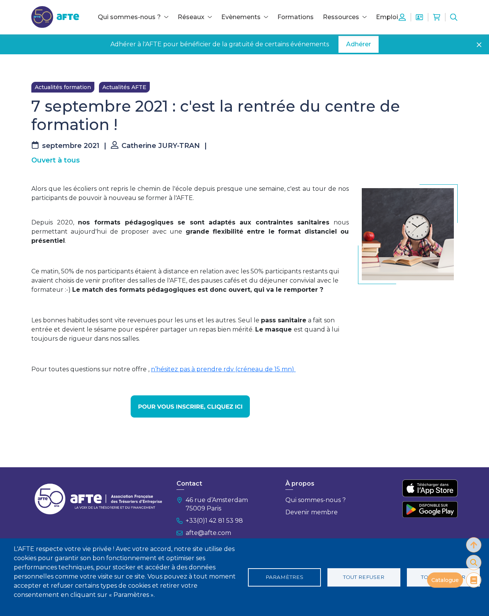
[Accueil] (55, 16)
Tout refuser (363, 577)
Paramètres (284, 577)
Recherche (454, 17)
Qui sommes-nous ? (315, 500)
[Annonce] (190, 406)
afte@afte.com (208, 532)
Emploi (387, 17)
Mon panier (436, 17)
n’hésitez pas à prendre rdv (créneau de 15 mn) (223, 369)
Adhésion (419, 17)
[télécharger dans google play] (430, 509)
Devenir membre (311, 512)
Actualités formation (63, 87)
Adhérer (358, 44)
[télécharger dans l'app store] (430, 488)
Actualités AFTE (124, 87)
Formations (295, 17)
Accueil (40, 65)
